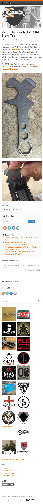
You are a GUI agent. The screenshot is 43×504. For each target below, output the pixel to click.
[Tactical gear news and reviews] (14, 25)
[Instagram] (18, 228)
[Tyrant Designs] (9, 350)
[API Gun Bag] (9, 394)
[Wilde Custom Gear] (9, 424)
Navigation (10, 3)
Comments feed (9, 473)
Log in (5, 468)
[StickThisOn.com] (23, 320)
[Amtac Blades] (9, 409)
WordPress (13, 500)
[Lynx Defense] (7, 427)
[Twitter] (9, 228)
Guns (20, 40)
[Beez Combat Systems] (23, 453)
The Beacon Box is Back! (33, 270)
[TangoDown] (9, 453)
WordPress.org (8, 475)
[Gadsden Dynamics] (23, 424)
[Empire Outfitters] (23, 394)
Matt (4, 40)
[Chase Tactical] (9, 364)
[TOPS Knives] (23, 335)
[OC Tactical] (23, 379)
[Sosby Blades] (23, 438)
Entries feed (7, 470)
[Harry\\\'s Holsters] (9, 335)
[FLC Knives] (23, 350)
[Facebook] (14, 228)
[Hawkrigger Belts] (9, 379)
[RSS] (5, 228)
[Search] (39, 301)
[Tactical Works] (23, 364)
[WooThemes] (30, 500)
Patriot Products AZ (10, 260)
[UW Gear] (9, 320)
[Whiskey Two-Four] (23, 409)
